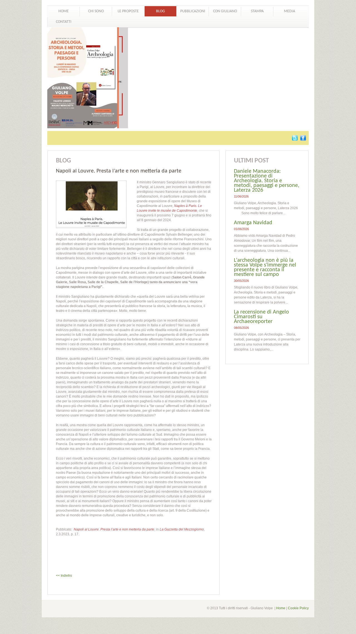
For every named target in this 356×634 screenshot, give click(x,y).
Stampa (257, 11)
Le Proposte (128, 11)
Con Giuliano (225, 11)
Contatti (63, 22)
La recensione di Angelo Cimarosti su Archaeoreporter (261, 316)
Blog (160, 11)
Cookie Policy (298, 608)
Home (63, 11)
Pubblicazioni (192, 11)
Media (289, 11)
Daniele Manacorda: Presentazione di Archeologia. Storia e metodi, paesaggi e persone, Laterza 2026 (266, 181)
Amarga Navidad (253, 223)
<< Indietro (64, 576)
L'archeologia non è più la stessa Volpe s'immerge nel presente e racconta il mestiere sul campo (265, 267)
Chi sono (96, 11)
